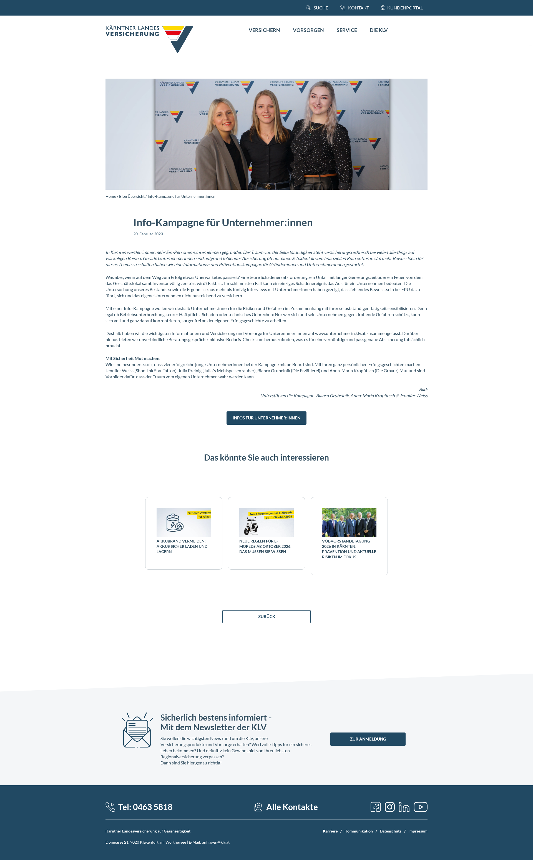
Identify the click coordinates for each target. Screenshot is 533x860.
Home (110, 196)
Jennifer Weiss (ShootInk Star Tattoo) (141, 370)
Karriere (330, 831)
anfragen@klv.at (216, 842)
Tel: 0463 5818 (145, 807)
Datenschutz (390, 831)
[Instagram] (390, 807)
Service (347, 30)
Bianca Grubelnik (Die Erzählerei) (288, 370)
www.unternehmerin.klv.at (340, 333)
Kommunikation (359, 831)
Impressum (418, 831)
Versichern (264, 30)
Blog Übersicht (132, 196)
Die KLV (379, 30)
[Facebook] (376, 807)
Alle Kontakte (292, 807)
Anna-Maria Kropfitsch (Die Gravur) (364, 370)
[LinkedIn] (404, 807)
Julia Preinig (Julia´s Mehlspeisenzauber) (217, 370)
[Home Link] (149, 40)
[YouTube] (421, 807)
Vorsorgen (308, 30)
